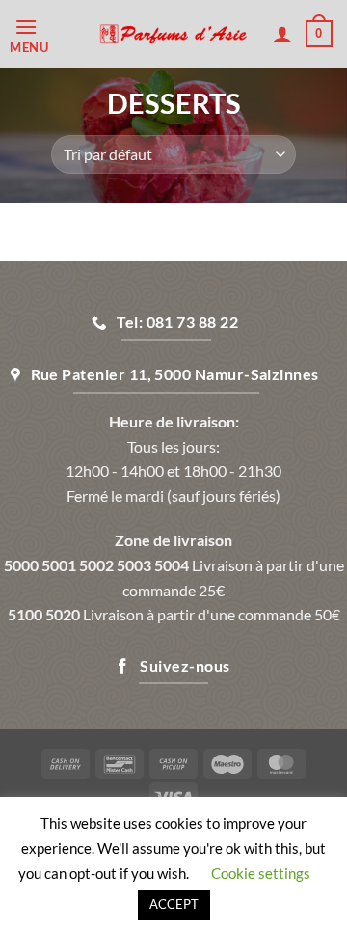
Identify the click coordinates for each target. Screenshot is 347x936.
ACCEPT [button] (174, 904)
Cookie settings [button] (260, 873)
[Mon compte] (282, 34)
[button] (48, 34)
